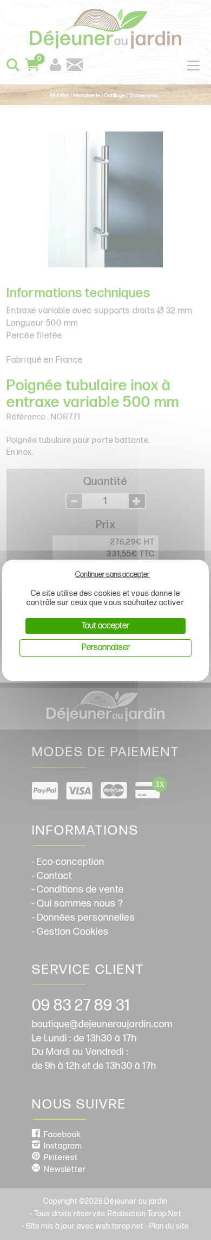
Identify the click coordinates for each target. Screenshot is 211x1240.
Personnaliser (106, 647)
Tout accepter (105, 626)
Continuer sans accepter (112, 574)
